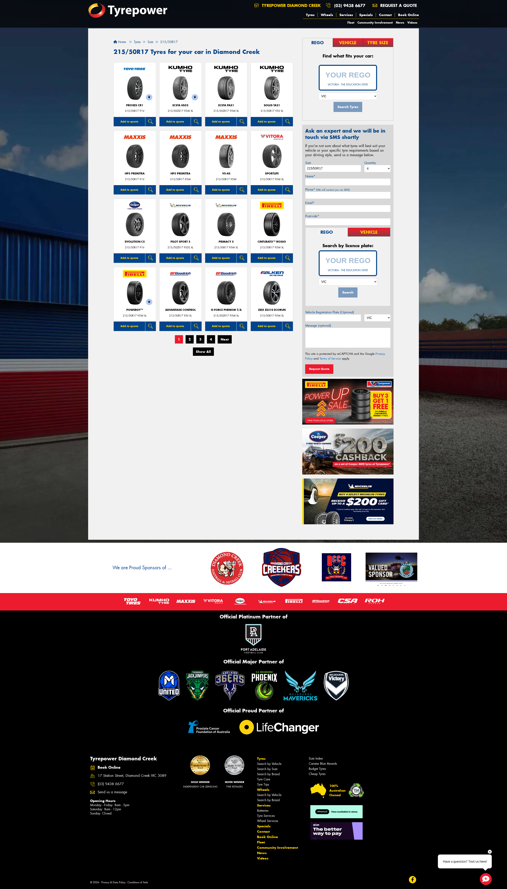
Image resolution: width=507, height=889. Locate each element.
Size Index (316, 758)
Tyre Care (263, 779)
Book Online (408, 15)
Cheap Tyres (317, 774)
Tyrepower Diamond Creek (290, 5)
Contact (385, 15)
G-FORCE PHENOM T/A (226, 310)
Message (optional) (318, 325)
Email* (309, 203)
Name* (310, 176)
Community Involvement (375, 22)
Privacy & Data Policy (113, 882)
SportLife (272, 173)
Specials (366, 15)
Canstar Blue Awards (323, 764)
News (400, 22)
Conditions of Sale (138, 882)
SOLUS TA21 (272, 105)
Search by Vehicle (269, 764)
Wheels (327, 15)
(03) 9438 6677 (349, 5)
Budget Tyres (317, 769)
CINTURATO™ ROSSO (272, 241)
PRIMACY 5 (226, 241)
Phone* (327, 190)
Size (308, 163)
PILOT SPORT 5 (180, 241)
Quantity (370, 163)
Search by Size (267, 769)
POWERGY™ (134, 310)
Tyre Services (266, 816)
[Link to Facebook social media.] (412, 879)
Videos (412, 22)
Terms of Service (330, 359)
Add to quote (129, 121)
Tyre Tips (263, 784)
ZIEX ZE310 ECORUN (272, 310)
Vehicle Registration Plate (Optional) (329, 312)
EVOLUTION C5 (135, 241)
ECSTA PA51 (226, 105)
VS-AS (226, 173)
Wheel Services (267, 821)
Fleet (350, 22)
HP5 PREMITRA (135, 173)
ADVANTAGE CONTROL (180, 310)
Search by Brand (268, 774)
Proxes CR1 (134, 105)
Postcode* (312, 216)
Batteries (262, 811)
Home (121, 42)
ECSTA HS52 (180, 105)
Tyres (310, 15)
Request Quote (319, 369)
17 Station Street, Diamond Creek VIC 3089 (132, 775)
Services (346, 15)
